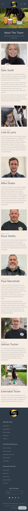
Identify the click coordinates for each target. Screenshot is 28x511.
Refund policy (22, 503)
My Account (5, 473)
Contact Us (5, 483)
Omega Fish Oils (6, 429)
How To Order (6, 470)
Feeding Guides (6, 457)
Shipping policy (22, 505)
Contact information (15, 507)
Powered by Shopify (15, 503)
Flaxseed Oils (6, 425)
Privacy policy (7, 505)
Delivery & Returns (7, 479)
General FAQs (6, 476)
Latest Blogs (6, 461)
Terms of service (14, 505)
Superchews (5, 435)
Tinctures (5, 438)
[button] (2, 4)
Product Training (7, 448)
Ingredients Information (8, 454)
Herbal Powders (6, 432)
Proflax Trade (8, 503)
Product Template (7, 451)
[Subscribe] (21, 492)
